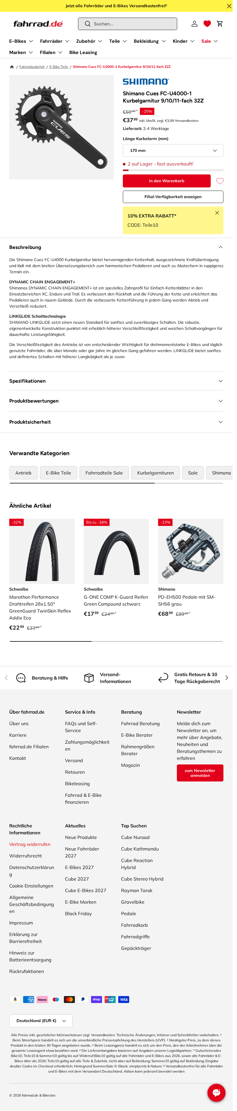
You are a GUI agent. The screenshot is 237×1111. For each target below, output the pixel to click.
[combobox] (127, 24)
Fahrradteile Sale (104, 473)
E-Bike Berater (137, 735)
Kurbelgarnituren (155, 473)
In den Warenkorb (166, 180)
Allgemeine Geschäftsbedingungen (31, 904)
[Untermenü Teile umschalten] (124, 41)
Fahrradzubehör (32, 66)
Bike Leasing (83, 52)
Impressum (21, 923)
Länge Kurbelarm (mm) (146, 138)
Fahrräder (51, 41)
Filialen (47, 52)
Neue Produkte (81, 837)
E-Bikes (17, 41)
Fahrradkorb (134, 925)
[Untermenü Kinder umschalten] (192, 41)
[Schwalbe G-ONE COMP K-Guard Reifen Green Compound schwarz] (116, 551)
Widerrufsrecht (25, 856)
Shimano (221, 473)
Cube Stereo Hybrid (142, 879)
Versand (74, 760)
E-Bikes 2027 (79, 867)
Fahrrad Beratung (140, 723)
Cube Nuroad (135, 837)
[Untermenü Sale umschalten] (215, 41)
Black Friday (78, 913)
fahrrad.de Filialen (29, 746)
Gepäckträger (136, 948)
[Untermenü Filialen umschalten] (60, 52)
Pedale (128, 913)
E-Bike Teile (58, 66)
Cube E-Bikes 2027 (85, 890)
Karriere (18, 735)
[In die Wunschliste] (217, 180)
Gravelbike (133, 902)
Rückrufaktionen (26, 971)
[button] (207, 23)
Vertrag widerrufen (29, 844)
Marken (17, 52)
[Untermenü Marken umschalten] (30, 52)
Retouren (75, 772)
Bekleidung (146, 41)
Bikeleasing (77, 783)
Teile (114, 41)
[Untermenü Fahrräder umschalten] (67, 41)
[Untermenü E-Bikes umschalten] (30, 41)
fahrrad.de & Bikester (38, 1095)
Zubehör (85, 41)
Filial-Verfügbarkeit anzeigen (173, 196)
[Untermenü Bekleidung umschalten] (163, 41)
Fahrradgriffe (135, 936)
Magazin (130, 765)
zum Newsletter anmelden (200, 773)
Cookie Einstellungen (31, 886)
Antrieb (23, 473)
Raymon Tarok (136, 890)
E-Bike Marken (80, 902)
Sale (206, 41)
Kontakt (17, 758)
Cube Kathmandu (140, 849)
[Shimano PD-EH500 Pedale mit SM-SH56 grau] (190, 551)
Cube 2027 (77, 879)
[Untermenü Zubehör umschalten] (100, 41)
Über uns (19, 723)
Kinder (180, 41)
